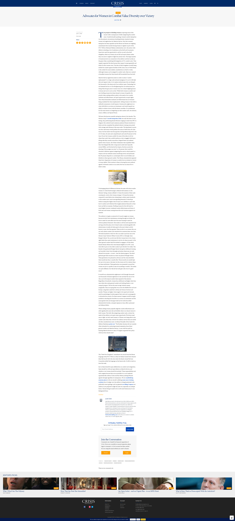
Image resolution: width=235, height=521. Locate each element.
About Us (107, 504)
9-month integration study (114, 118)
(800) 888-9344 (140, 507)
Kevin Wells (121, 493)
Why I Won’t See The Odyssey (13, 491)
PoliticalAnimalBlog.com (111, 414)
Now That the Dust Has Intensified (73, 491)
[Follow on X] (87, 507)
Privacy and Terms (109, 512)
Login (151, 3)
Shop (140, 3)
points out (112, 324)
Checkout (122, 507)
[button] (232, 518)
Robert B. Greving (65, 493)
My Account (122, 504)
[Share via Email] (85, 43)
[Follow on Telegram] (92, 507)
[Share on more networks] (90, 43)
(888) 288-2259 (141, 509)
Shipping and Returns (109, 510)
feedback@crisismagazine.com (142, 504)
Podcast (92, 3)
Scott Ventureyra (181, 493)
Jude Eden (117, 20)
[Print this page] (87, 43)
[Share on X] (77, 43)
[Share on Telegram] (82, 43)
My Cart (122, 505)
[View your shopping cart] (154, 3)
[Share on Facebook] (80, 43)
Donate (146, 3)
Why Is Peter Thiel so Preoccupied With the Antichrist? (195, 491)
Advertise (107, 508)
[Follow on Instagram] (90, 507)
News (86, 3)
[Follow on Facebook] (85, 507)
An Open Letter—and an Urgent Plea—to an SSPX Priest (138, 491)
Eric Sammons (6, 493)
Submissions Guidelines (107, 506)
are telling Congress (127, 384)
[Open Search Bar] (157, 3)
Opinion (81, 3)
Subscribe (130, 429)
